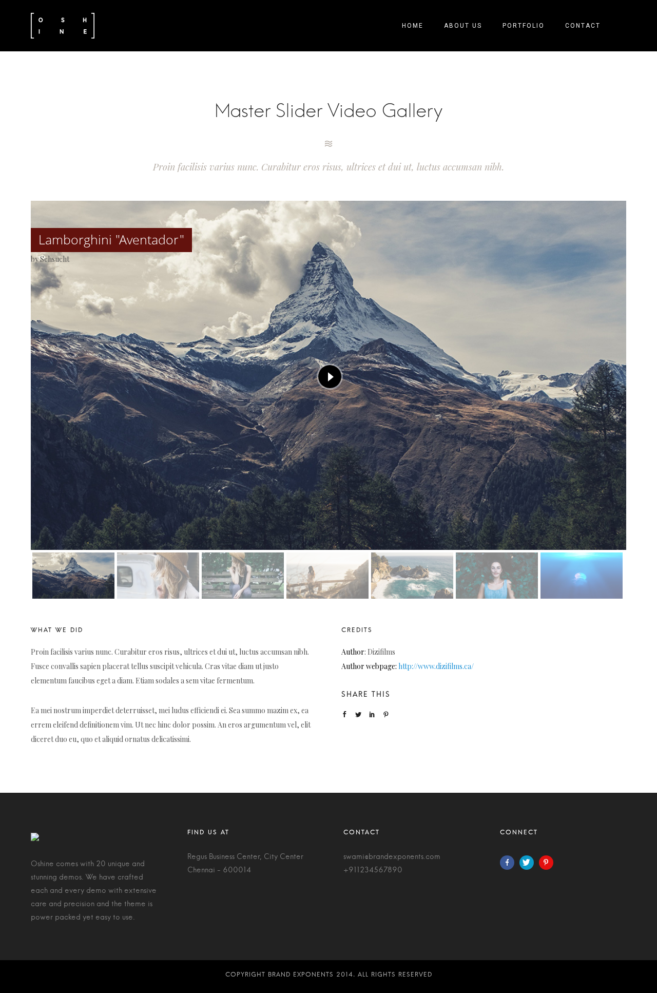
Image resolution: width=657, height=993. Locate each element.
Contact (583, 25)
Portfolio (524, 25)
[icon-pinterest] (548, 862)
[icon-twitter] (529, 862)
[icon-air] (328, 144)
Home (412, 25)
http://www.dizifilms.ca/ (436, 666)
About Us (463, 25)
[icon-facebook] (509, 862)
